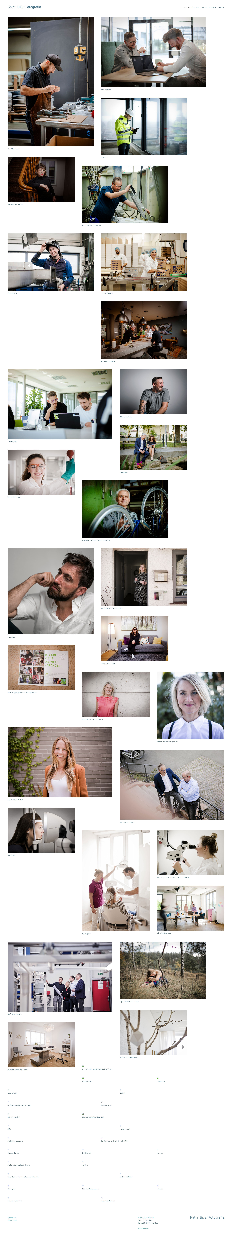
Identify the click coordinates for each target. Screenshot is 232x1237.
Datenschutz (12, 1220)
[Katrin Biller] (24, 7)
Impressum (12, 1217)
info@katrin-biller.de (146, 1217)
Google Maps (143, 1228)
